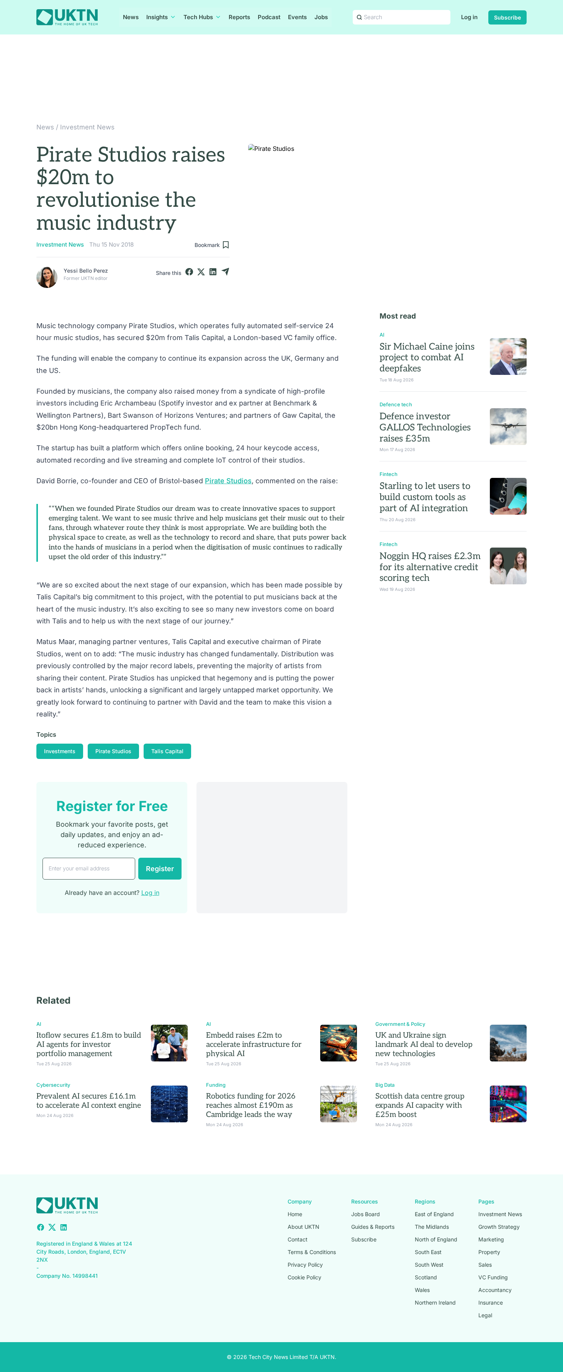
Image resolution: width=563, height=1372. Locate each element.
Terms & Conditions (312, 1252)
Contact (298, 1239)
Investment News (87, 127)
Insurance (490, 1302)
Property (489, 1252)
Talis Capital (167, 751)
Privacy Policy (305, 1264)
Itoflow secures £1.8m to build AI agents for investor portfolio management (88, 1044)
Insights (157, 17)
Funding (216, 1085)
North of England (436, 1239)
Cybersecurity (53, 1085)
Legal (485, 1315)
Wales (422, 1290)
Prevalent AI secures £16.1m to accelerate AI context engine (88, 1101)
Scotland (426, 1277)
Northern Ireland (435, 1302)
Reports (239, 17)
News (131, 17)
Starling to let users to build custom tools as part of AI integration (425, 497)
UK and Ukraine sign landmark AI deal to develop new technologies (424, 1044)
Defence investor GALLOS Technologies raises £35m (425, 427)
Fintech (389, 474)
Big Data (384, 1085)
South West (429, 1264)
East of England (434, 1214)
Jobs (321, 17)
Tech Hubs (198, 17)
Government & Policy (400, 1024)
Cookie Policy (304, 1277)
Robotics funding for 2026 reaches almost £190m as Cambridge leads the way (250, 1105)
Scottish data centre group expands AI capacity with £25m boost (420, 1105)
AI (382, 335)
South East (428, 1252)
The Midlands (432, 1226)
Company (300, 1201)
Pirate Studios (228, 481)
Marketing (491, 1239)
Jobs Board (365, 1214)
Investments (59, 751)
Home (295, 1214)
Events (297, 17)
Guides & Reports (372, 1226)
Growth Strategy (499, 1226)
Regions (425, 1201)
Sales (485, 1264)
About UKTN (303, 1226)
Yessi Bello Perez (86, 270)
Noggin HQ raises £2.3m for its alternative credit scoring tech (430, 567)
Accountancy (495, 1290)
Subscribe (507, 17)
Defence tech (396, 404)
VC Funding (493, 1277)
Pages (486, 1201)
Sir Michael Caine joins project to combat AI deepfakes (427, 357)
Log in (469, 17)
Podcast (269, 17)
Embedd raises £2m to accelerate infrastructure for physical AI (253, 1044)
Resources (364, 1201)
